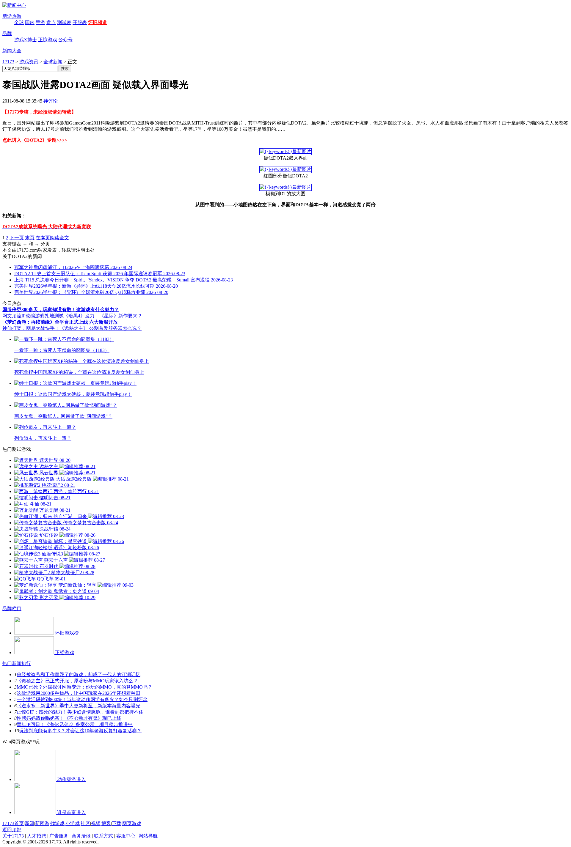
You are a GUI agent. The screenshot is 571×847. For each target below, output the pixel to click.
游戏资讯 (28, 61)
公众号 (65, 39)
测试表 (64, 22)
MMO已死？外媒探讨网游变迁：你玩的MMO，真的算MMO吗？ (84, 686)
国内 (29, 22)
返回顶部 (11, 829)
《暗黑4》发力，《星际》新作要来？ (103, 315)
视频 (96, 823)
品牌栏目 (11, 608)
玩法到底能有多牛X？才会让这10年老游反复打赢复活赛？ (80, 730)
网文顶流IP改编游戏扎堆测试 (33, 315)
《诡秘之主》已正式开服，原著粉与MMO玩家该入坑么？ (77, 680)
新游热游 (11, 16)
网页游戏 (131, 823)
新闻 (29, 823)
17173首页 (13, 823)
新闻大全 (11, 50)
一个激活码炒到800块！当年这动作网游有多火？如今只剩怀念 (82, 699)
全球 (19, 22)
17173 (8, 61)
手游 (40, 22)
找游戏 (57, 823)
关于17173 (13, 835)
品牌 (7, 33)
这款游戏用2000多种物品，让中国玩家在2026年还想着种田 (78, 693)
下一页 (17, 237)
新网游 (42, 823)
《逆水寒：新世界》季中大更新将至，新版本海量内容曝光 (78, 705)
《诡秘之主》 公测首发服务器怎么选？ (100, 328)
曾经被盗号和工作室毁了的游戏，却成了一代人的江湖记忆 (78, 674)
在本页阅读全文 (52, 237)
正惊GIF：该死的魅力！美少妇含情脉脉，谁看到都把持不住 (80, 711)
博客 (106, 823)
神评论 (50, 100)
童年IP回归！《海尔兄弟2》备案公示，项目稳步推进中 (75, 724)
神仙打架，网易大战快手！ (30, 328)
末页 (29, 237)
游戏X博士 (25, 39)
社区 (85, 823)
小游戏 (72, 823)
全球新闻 (52, 61)
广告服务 (58, 835)
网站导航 (148, 835)
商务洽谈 (81, 835)
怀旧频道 (97, 22)
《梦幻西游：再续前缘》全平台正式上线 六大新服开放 (60, 322)
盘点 (51, 22)
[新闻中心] (14, 5)
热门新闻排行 (16, 663)
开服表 (80, 22)
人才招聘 (36, 835)
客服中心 (125, 835)
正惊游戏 (47, 39)
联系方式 (103, 835)
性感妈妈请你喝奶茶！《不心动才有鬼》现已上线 (69, 718)
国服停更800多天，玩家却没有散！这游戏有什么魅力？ (60, 309)
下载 (116, 823)
